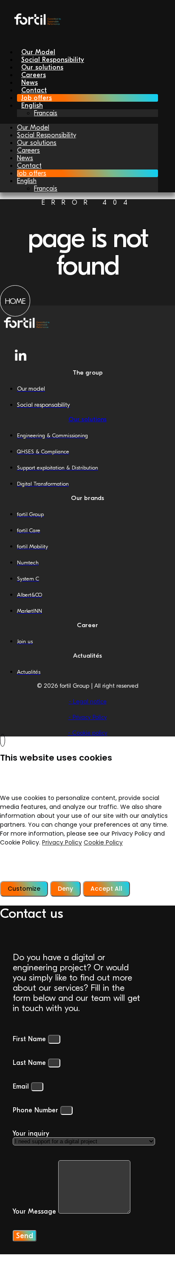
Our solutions (36, 143)
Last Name (30, 1063)
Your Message (35, 1211)
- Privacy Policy (87, 717)
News (25, 158)
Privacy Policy (62, 842)
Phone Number (36, 1110)
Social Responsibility (46, 135)
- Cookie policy (87, 732)
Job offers (31, 173)
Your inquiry (31, 1133)
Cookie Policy (103, 842)
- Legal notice (88, 701)
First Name (30, 1039)
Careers (28, 150)
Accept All (106, 888)
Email (22, 1086)
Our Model (33, 127)
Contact (29, 165)
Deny (65, 888)
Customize (24, 888)
